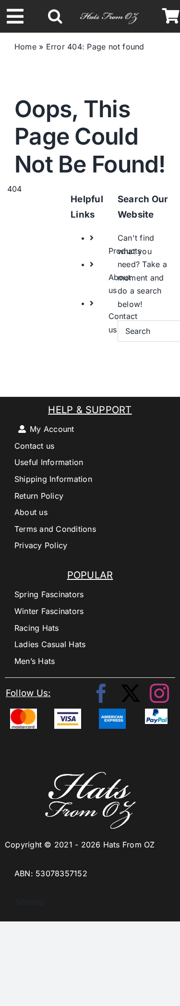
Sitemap (25, 902)
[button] (55, 16)
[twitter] (130, 693)
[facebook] (101, 693)
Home (25, 46)
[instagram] (159, 693)
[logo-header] (109, 12)
